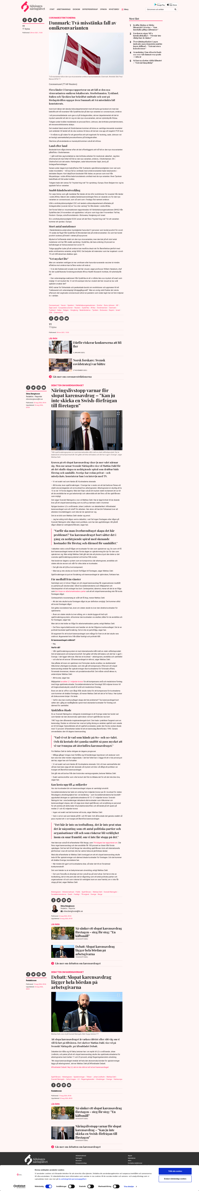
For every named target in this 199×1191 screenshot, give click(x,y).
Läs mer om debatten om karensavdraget (78, 963)
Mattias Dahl (97, 892)
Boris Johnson (109, 305)
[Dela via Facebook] (24, 20)
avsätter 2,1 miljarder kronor (72, 681)
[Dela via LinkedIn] (35, 20)
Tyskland (52, 310)
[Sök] (175, 9)
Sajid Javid (53, 308)
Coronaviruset (54, 305)
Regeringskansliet (88, 1079)
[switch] (71, 1186)
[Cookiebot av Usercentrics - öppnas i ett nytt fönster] (19, 1186)
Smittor (100, 305)
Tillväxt (89, 1077)
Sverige (94, 894)
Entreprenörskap (90, 9)
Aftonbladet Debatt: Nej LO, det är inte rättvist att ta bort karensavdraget (80, 1067)
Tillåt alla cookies (175, 1171)
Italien (59, 310)
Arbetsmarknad (63, 9)
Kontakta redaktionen (135, 1163)
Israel (118, 310)
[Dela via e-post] (40, 20)
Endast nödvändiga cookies (175, 1179)
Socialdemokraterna (58, 894)
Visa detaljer (129, 1186)
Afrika (93, 308)
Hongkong (74, 310)
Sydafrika (85, 308)
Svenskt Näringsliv (110, 892)
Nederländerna (85, 310)
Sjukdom (70, 305)
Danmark (112, 308)
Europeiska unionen (66, 308)
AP (117, 305)
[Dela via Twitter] (30, 20)
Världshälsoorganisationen (85, 305)
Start (52, 9)
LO (79, 1079)
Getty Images (71, 1079)
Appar (130, 1155)
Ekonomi (76, 9)
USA (51, 312)
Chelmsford (58, 312)
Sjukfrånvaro (87, 892)
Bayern (112, 310)
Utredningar (100, 1079)
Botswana (104, 310)
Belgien (66, 310)
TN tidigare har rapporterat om (105, 843)
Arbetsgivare (56, 892)
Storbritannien (102, 308)
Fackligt (77, 894)
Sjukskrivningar (79, 1077)
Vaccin (63, 305)
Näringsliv (79, 1158)
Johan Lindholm (99, 1077)
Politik (78, 892)
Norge (100, 894)
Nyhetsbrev (114, 9)
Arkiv (129, 1160)
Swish (70, 894)
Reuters (78, 308)
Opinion (103, 9)
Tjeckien (95, 310)
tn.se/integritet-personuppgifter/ (72, 1179)
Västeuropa (118, 1079)
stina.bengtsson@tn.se (34, 399)
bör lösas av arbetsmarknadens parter (70, 591)
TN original (85, 894)
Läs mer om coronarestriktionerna (72, 376)
